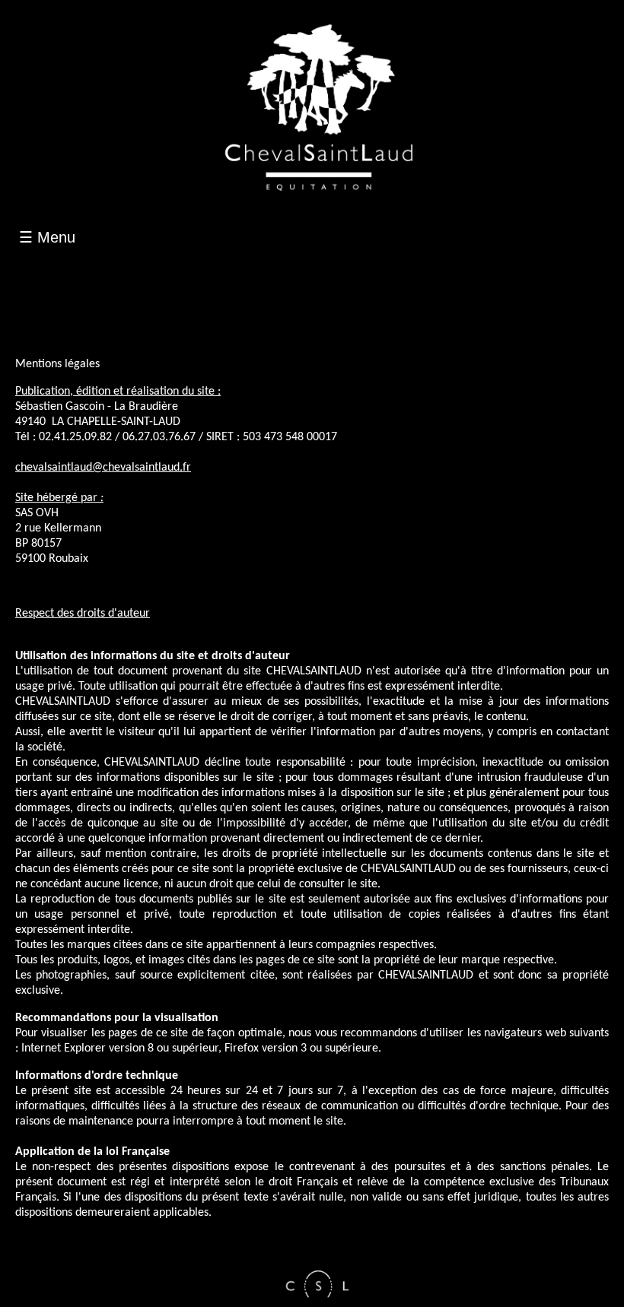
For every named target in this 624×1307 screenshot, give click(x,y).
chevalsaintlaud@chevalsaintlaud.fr (103, 468)
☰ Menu (47, 237)
